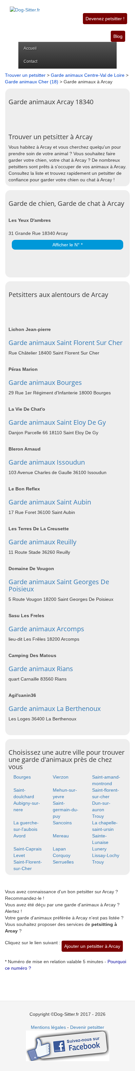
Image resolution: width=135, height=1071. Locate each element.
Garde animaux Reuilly (42, 541)
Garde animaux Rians (41, 668)
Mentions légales (48, 1027)
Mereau (61, 835)
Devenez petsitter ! (105, 18)
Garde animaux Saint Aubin (50, 502)
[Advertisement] (72, 117)
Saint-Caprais (27, 848)
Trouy (98, 816)
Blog (118, 36)
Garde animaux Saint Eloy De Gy (57, 422)
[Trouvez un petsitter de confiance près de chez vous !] (25, 6)
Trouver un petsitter (25, 75)
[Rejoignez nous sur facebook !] (67, 1045)
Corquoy (61, 855)
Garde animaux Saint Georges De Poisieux (59, 585)
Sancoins (62, 822)
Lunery (99, 848)
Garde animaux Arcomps (46, 628)
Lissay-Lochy (105, 855)
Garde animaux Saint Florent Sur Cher (66, 342)
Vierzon (60, 777)
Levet (19, 855)
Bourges (22, 777)
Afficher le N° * (67, 244)
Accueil (30, 48)
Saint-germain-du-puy (65, 809)
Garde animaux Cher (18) (31, 81)
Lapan (59, 848)
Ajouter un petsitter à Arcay (92, 946)
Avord (19, 835)
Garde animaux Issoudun (47, 462)
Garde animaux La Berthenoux (55, 708)
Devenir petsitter (87, 1027)
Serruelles (63, 862)
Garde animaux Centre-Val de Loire (88, 75)
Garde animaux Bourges (45, 382)
